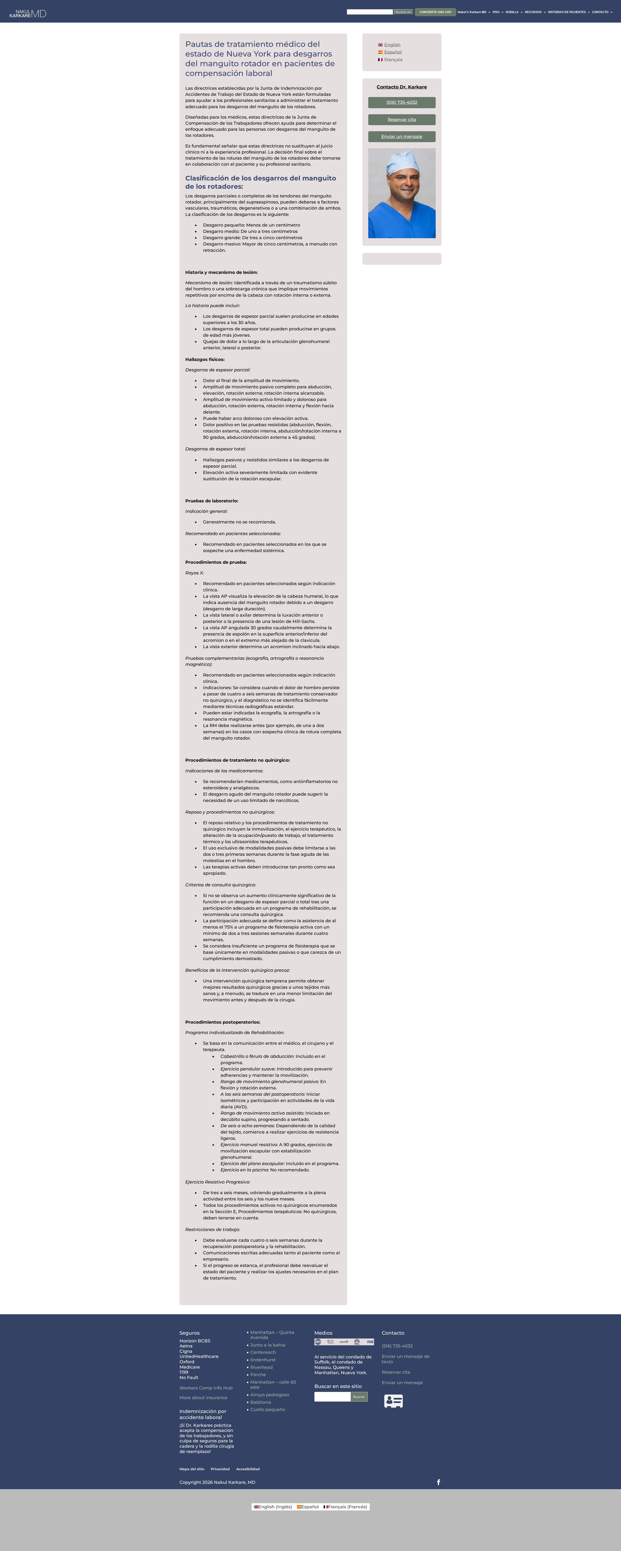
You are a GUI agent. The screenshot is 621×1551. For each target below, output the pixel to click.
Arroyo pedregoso (269, 1394)
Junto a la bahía (267, 1345)
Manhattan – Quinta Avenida (272, 1335)
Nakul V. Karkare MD (472, 12)
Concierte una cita (435, 12)
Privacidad (220, 1469)
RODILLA (512, 12)
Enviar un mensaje (401, 136)
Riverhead (261, 1367)
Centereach (263, 1352)
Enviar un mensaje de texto (406, 1359)
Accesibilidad (248, 1469)
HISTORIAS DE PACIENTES (567, 12)
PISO (496, 12)
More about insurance (203, 1397)
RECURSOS (533, 12)
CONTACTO (600, 12)
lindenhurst (263, 1360)
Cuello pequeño (267, 1409)
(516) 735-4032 (401, 102)
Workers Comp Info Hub (206, 1388)
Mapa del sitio (192, 1469)
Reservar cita (402, 119)
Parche (258, 1374)
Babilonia (260, 1402)
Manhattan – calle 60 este (273, 1385)
